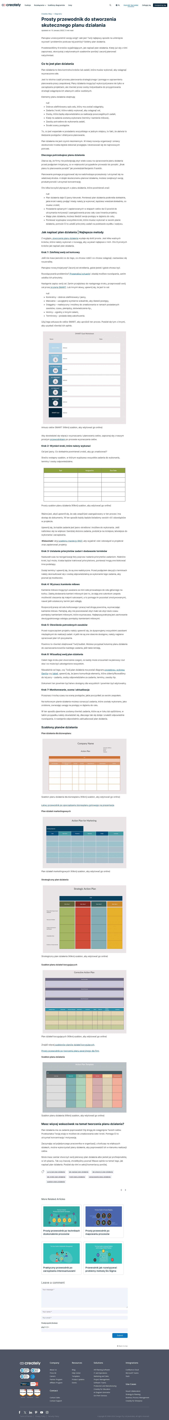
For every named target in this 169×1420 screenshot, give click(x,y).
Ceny (70, 5)
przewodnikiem (57, 439)
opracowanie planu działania (99, 1177)
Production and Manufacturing (105, 1386)
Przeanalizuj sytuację (79, 274)
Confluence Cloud (132, 1370)
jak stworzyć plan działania (103, 1172)
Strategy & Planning (133, 1394)
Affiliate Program (56, 1383)
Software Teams (100, 1383)
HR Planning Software (102, 1370)
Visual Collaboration (133, 1391)
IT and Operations (100, 1373)
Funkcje (28, 5)
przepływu (110, 670)
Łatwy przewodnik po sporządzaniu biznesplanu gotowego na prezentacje (77, 805)
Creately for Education (102, 1389)
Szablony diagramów (56, 5)
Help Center (76, 1373)
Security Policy (53, 1416)
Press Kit (53, 1373)
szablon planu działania (56, 1182)
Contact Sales (55, 1397)
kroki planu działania (77, 1177)
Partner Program (56, 1379)
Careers (53, 1376)
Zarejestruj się (160, 5)
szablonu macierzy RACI (70, 541)
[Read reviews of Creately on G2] (34, 1384)
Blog (73, 1370)
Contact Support (56, 1401)
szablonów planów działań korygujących (74, 1045)
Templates (76, 1376)
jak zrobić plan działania (56, 1177)
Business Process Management (137, 1397)
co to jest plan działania (56, 1172)
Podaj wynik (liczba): (49, 1323)
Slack (127, 1376)
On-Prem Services (100, 1395)
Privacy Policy (40, 1416)
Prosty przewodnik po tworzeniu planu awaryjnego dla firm (70, 1051)
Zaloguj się (146, 5)
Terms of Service (26, 1416)
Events (74, 1383)
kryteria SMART (58, 287)
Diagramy (58, 14)
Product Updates (78, 1379)
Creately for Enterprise (134, 1401)
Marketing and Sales (101, 1376)
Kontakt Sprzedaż (131, 5)
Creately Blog (46, 14)
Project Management (102, 1379)
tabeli (55, 673)
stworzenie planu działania (65, 238)
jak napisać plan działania (78, 1172)
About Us (53, 1370)
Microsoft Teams (132, 1373)
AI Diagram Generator (102, 1392)
